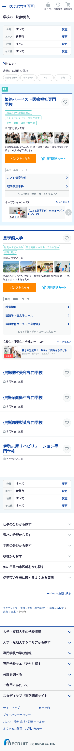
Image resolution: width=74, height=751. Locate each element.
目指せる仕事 (11, 77)
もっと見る (61, 202)
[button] (68, 212)
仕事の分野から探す (17, 524)
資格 (46, 77)
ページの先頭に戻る (60, 593)
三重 (13, 611)
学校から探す (57, 608)
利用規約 (44, 707)
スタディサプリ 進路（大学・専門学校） (24, 608)
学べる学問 (28, 77)
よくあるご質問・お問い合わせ (22, 728)
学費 (63, 77)
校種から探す (12, 556)
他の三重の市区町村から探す (23, 567)
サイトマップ (11, 707)
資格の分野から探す (17, 534)
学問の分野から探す (17, 545)
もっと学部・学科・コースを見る (35, 194)
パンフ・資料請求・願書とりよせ (24, 721)
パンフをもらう (20, 158)
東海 (5, 611)
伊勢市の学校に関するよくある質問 (28, 577)
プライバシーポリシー (17, 714)
